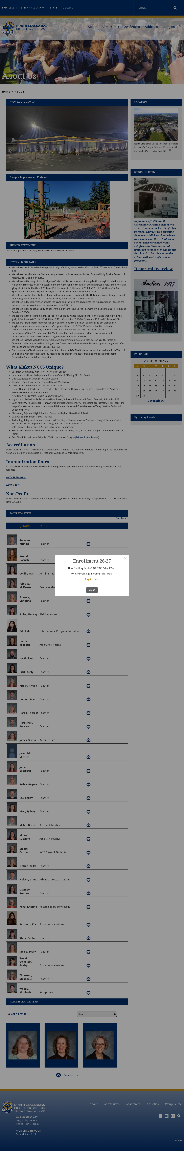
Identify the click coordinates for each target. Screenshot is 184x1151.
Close (92, 590)
